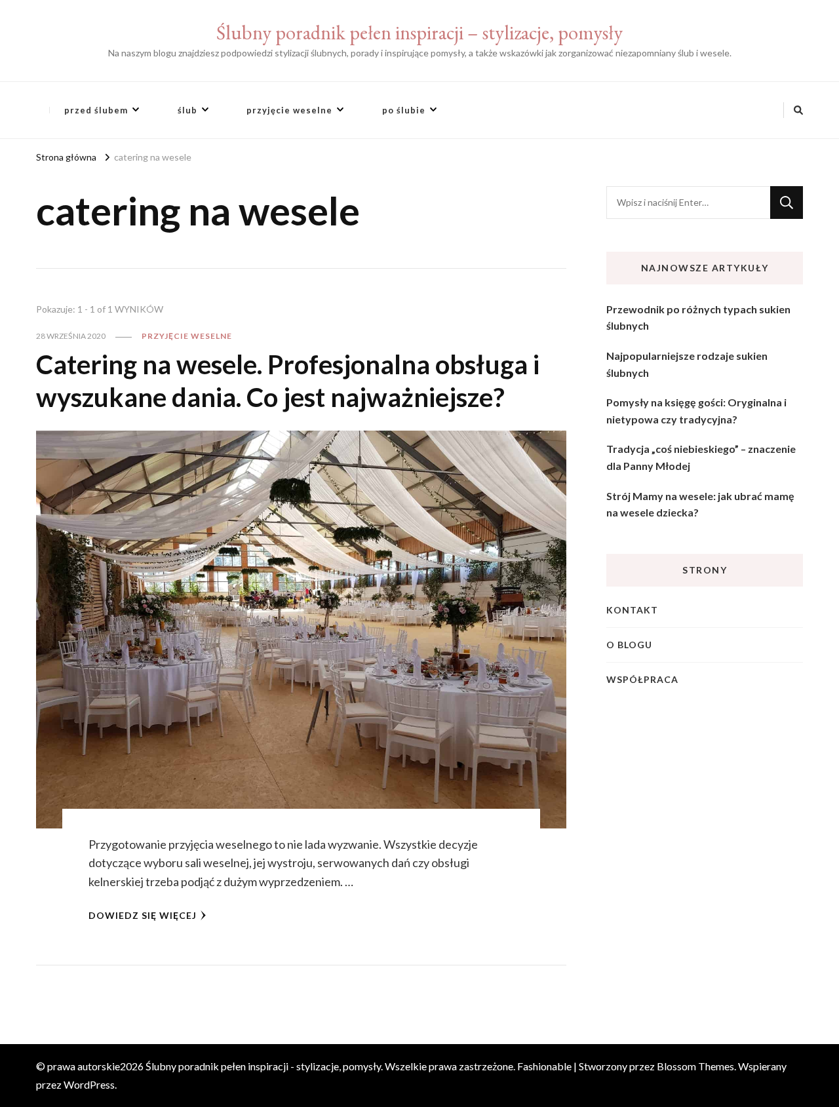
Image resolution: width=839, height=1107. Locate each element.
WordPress (89, 1084)
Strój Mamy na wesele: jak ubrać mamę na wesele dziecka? (700, 504)
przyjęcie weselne (289, 110)
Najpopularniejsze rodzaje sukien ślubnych (687, 364)
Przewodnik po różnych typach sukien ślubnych (698, 317)
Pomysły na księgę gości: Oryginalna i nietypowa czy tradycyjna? (696, 410)
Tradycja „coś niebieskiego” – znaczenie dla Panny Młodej (701, 457)
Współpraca (642, 679)
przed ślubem (96, 110)
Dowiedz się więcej (142, 915)
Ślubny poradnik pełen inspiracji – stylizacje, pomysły (419, 32)
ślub (187, 110)
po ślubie (403, 110)
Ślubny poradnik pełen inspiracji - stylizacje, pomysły (263, 1066)
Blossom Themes (695, 1066)
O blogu (629, 644)
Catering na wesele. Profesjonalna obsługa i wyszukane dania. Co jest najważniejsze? (287, 381)
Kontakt (632, 609)
